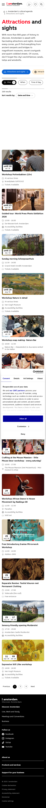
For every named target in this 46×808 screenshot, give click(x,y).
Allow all (23, 419)
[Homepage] (4, 12)
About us (6, 757)
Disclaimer (6, 797)
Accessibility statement (10, 793)
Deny (23, 434)
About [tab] (40, 378)
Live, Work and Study (11, 712)
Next (33, 687)
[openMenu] (3, 4)
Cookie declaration (9, 785)
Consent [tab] (6, 378)
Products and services (11, 765)
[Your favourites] (35, 4)
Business (5, 721)
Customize (21, 426)
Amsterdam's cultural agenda (20, 11)
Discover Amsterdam (11, 707)
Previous (6, 687)
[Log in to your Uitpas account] (29, 4)
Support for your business (13, 773)
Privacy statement (8, 789)
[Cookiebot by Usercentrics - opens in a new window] (33, 371)
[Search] (41, 4)
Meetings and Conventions (13, 717)
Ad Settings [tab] (28, 378)
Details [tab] (16, 378)
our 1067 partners (17, 390)
